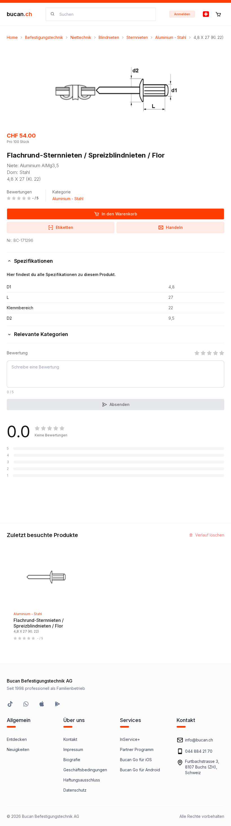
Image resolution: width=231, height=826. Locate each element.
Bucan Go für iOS (136, 759)
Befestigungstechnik (44, 37)
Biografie (71, 759)
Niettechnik (80, 37)
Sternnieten (137, 37)
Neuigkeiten (18, 749)
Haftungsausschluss (81, 780)
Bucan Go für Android (140, 769)
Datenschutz (74, 790)
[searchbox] (104, 14)
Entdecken (17, 739)
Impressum (73, 749)
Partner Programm (137, 749)
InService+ (130, 739)
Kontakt (70, 739)
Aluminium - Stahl (170, 37)
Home (12, 37)
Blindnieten (109, 37)
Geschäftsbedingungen (85, 769)
